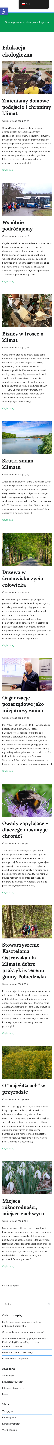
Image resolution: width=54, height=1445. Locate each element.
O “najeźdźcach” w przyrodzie (23, 1088)
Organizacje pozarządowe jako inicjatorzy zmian (23, 703)
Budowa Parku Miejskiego (15, 1358)
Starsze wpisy (11, 1285)
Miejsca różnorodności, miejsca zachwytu (23, 1207)
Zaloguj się (7, 1411)
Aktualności (8, 1375)
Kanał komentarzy (11, 1423)
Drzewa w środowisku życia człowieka (22, 578)
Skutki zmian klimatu (17, 463)
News (5, 1394)
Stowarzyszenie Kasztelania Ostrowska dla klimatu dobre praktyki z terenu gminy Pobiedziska (24, 961)
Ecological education (12, 1381)
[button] (4, 11)
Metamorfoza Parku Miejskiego (17, 1352)
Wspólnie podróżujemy (17, 225)
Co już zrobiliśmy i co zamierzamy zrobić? (23, 1332)
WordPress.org (10, 1430)
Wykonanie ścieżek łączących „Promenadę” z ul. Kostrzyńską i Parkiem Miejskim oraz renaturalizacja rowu (26, 1342)
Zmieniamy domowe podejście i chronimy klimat (26, 106)
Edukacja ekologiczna (13, 1388)
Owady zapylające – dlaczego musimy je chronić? (25, 829)
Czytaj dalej (8, 170)
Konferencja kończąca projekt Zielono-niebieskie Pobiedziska (22, 1324)
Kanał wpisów (9, 1417)
